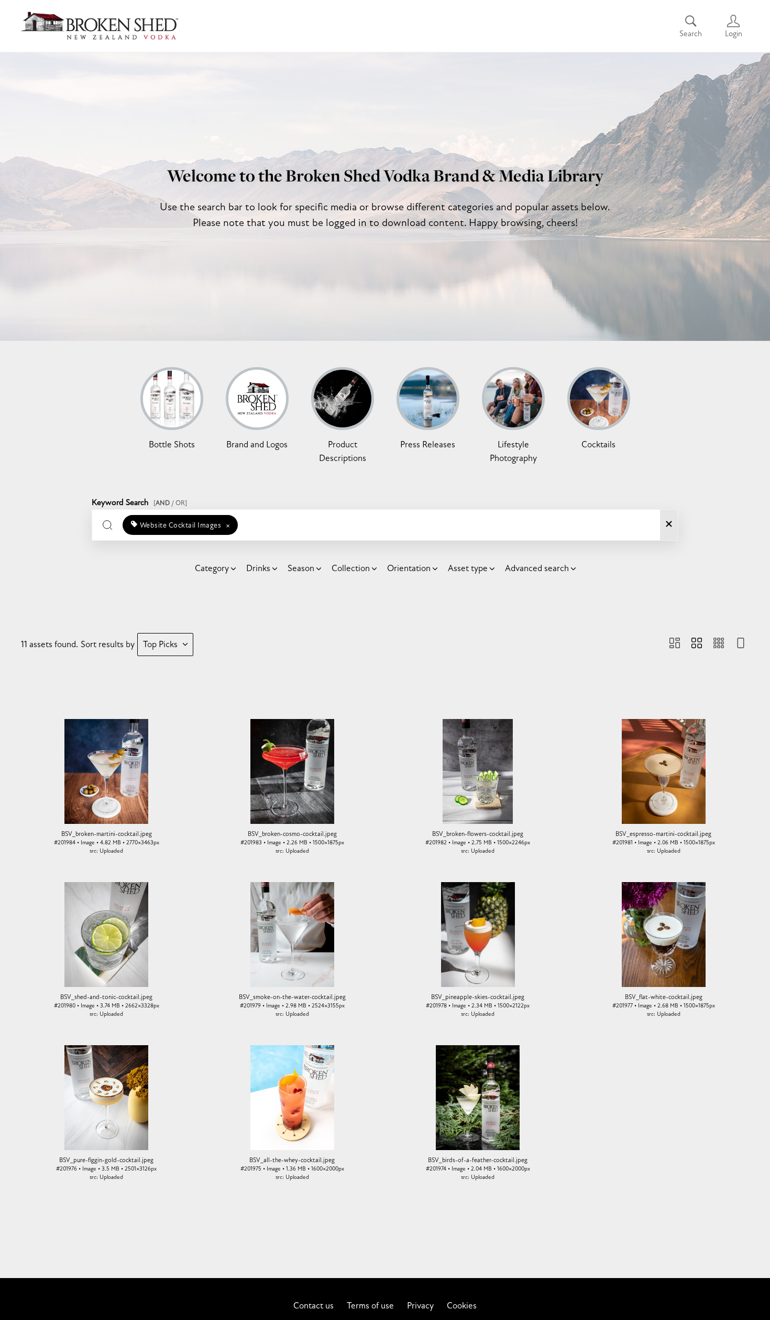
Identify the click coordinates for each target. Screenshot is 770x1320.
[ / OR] (170, 503)
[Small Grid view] (718, 644)
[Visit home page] (99, 26)
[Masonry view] (674, 644)
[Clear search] (669, 525)
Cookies (462, 1305)
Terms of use (370, 1305)
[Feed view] (740, 644)
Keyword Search (139, 500)
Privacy (420, 1305)
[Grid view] (696, 644)
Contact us (313, 1305)
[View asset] (106, 771)
